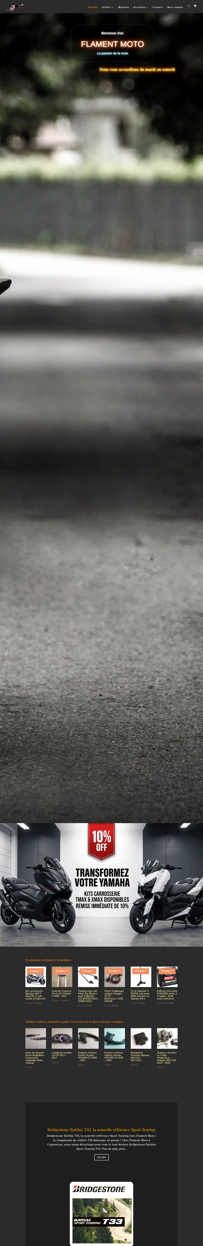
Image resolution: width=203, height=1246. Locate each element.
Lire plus (101, 1157)
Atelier (106, 7)
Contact (158, 7)
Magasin (123, 7)
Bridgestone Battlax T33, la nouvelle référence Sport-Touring (101, 1130)
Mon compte (175, 7)
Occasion (139, 7)
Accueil (93, 7)
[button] (188, 9)
